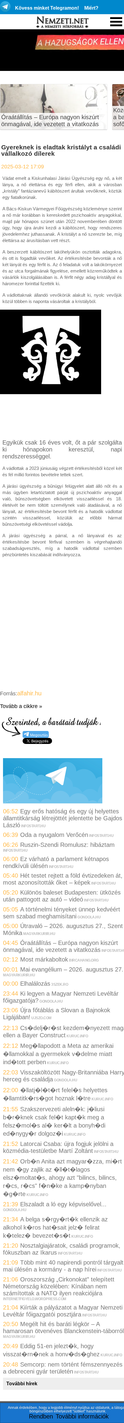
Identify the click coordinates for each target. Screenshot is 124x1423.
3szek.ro (59, 984)
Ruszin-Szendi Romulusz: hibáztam (67, 844)
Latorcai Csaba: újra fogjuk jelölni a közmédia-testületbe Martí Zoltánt (58, 1147)
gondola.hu (89, 917)
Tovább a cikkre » (21, 706)
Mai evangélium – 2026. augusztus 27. (71, 969)
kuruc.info (77, 1036)
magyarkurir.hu (39, 934)
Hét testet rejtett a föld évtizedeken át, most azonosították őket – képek (62, 879)
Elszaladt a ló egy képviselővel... (63, 1204)
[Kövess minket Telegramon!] (52, 801)
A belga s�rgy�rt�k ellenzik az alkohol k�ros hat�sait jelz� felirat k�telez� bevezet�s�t (55, 1227)
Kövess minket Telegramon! (47, 8)
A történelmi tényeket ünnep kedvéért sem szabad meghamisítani (61, 913)
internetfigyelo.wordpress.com (34, 1299)
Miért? (91, 8)
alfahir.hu (29, 693)
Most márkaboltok (44, 959)
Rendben (41, 1416)
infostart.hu (33, 826)
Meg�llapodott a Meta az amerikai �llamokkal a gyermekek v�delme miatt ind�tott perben (58, 1053)
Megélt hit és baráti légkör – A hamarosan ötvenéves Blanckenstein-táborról (63, 1327)
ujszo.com (41, 1018)
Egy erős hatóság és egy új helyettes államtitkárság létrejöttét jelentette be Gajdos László (62, 818)
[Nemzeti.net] (62, 22)
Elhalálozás (35, 983)
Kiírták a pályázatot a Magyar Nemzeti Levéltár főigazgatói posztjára (62, 1311)
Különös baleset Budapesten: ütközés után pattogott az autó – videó (62, 896)
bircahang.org (84, 960)
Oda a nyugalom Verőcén (54, 834)
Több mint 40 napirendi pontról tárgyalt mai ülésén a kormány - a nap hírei (63, 1266)
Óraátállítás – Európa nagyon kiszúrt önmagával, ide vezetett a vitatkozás (50, 120)
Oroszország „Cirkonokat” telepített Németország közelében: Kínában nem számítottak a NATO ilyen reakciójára (58, 1286)
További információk (82, 1416)
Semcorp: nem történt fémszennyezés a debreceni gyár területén (62, 1368)
